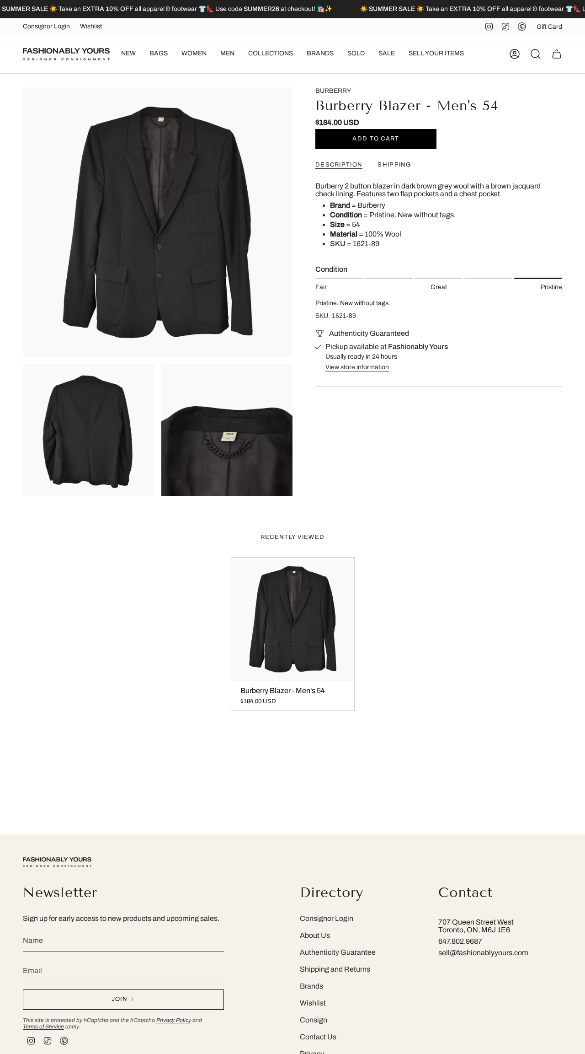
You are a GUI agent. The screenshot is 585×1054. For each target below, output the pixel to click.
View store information (357, 367)
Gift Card (549, 26)
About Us (315, 935)
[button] (159, 54)
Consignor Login (46, 26)
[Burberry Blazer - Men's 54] (292, 619)
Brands (311, 986)
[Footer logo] (57, 862)
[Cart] (556, 54)
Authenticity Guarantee (338, 952)
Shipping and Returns (335, 969)
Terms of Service (43, 1026)
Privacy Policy (173, 1020)
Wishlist (91, 26)
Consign (313, 1020)
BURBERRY (333, 90)
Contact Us (318, 1037)
